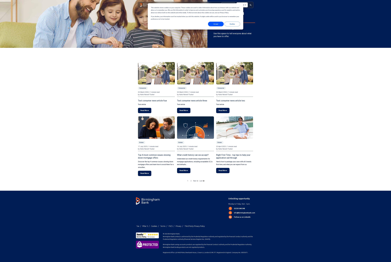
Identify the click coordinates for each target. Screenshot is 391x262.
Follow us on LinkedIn (242, 217)
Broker (141, 142)
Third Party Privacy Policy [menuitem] (195, 226)
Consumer (142, 88)
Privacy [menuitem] (178, 226)
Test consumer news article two (230, 100)
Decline (232, 24)
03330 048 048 (239, 208)
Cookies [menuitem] (154, 226)
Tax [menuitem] (137, 226)
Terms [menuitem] (162, 226)
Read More (144, 110)
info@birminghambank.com (244, 213)
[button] (250, 5)
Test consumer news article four (152, 100)
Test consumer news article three (192, 100)
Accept (216, 24)
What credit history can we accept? (193, 155)
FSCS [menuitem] (171, 226)
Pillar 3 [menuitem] (145, 226)
